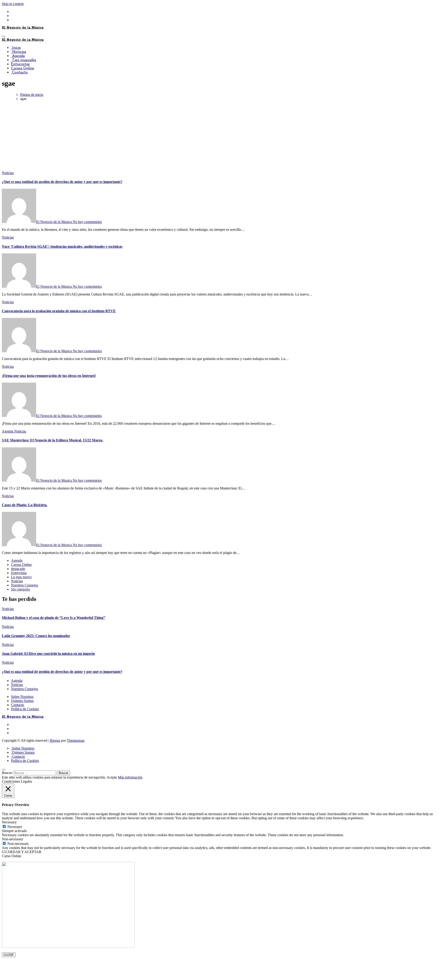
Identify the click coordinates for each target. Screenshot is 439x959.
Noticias (18, 52)
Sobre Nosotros (22, 696)
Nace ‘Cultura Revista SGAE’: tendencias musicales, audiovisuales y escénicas (62, 246)
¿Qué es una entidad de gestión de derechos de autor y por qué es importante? (62, 182)
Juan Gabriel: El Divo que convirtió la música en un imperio (48, 653)
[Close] (3, 769)
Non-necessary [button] (12, 839)
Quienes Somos (22, 701)
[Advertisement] (219, 137)
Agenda (18, 56)
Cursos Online (22, 68)
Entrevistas (20, 64)
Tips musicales (23, 60)
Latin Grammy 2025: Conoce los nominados (36, 636)
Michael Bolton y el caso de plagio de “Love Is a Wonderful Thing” (53, 618)
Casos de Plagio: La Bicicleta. (24, 505)
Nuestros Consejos (24, 585)
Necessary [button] (9, 822)
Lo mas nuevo (21, 577)
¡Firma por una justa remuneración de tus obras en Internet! (49, 376)
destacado (18, 569)
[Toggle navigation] (3, 36)
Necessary (14, 827)
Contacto (19, 72)
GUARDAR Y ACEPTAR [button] (21, 852)
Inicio (16, 48)
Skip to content (13, 4)
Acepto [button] (112, 777)
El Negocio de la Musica (54, 222)
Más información (130, 777)
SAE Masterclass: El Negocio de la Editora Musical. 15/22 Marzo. (52, 440)
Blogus (55, 740)
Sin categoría (20, 589)
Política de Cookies (25, 709)
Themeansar (75, 740)
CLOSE (9, 954)
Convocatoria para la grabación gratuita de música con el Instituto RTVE (59, 311)
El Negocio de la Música (22, 28)
